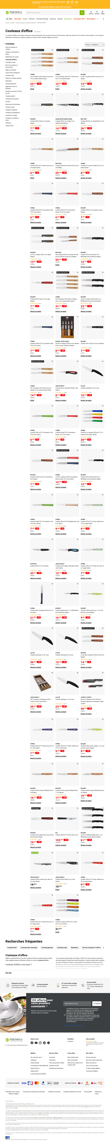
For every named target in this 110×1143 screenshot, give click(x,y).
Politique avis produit (54, 1092)
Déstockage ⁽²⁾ (36, 808)
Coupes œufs (9, 125)
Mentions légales (14, 1094)
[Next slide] (100, 19)
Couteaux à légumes (11, 110)
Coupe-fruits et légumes (13, 73)
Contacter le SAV (54, 1065)
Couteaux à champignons (13, 112)
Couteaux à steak (10, 62)
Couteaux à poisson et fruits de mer (14, 92)
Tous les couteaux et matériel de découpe (26, 22)
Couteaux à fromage (11, 115)
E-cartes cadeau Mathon (93, 1068)
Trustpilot (70, 1041)
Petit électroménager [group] (42, 19)
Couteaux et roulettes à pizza (12, 119)
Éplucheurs (9, 81)
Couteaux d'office (11, 59)
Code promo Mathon (92, 1071)
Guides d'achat (35, 1063)
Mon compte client (73, 1057)
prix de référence (34, 1119)
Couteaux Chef (10, 75)
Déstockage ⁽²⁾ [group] (91, 19)
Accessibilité (88, 1092)
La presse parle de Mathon (38, 1074)
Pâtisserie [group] (32, 19)
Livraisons (52, 1057)
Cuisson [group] (25, 19)
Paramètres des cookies (13, 1092)
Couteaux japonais (11, 84)
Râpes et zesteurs (11, 70)
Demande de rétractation (56, 1068)
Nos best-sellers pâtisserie (94, 1060)
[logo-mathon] (14, 13)
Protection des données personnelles (34, 1092)
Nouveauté (35, 853)
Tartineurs (8, 123)
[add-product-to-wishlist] (52, 50)
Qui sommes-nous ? (36, 1057)
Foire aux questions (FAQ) (56, 1063)
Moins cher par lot (91, 1063)
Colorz (97, 1094)
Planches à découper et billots (12, 53)
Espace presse (35, 1068)
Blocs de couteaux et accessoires (12, 66)
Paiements (52, 1060)
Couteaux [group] (60, 19)
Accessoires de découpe (13, 104)
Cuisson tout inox (91, 1057)
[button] (102, 13)
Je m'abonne (97, 1003)
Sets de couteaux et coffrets (11, 48)
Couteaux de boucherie (12, 99)
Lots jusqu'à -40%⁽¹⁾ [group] (79, 19)
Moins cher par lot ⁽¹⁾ (38, 50)
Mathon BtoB (34, 1071)
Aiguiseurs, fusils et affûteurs (11, 87)
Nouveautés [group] (68, 19)
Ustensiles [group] (53, 19)
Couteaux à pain (10, 107)
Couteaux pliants (10, 96)
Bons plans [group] (17, 19)
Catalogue (33, 1060)
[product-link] (42, 69)
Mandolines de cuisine (12, 57)
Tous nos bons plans (92, 1065)
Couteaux (12, 22)
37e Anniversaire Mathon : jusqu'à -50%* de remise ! (55, 7)
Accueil (7, 22)
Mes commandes (73, 1060)
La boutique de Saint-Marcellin (39, 1065)
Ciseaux (8, 101)
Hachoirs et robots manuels (13, 78)
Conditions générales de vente (72, 1092)
